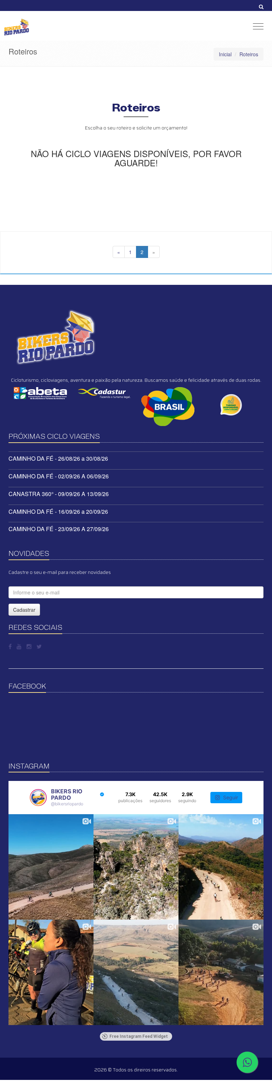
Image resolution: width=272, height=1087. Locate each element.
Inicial (225, 54)
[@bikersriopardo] (38, 797)
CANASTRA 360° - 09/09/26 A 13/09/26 (58, 494)
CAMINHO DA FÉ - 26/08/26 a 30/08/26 (58, 458)
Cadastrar (24, 609)
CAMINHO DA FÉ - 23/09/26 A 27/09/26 (58, 529)
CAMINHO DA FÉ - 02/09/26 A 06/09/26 (58, 476)
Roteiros (248, 54)
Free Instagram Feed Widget (138, 1036)
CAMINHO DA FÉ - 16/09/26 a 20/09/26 (58, 511)
